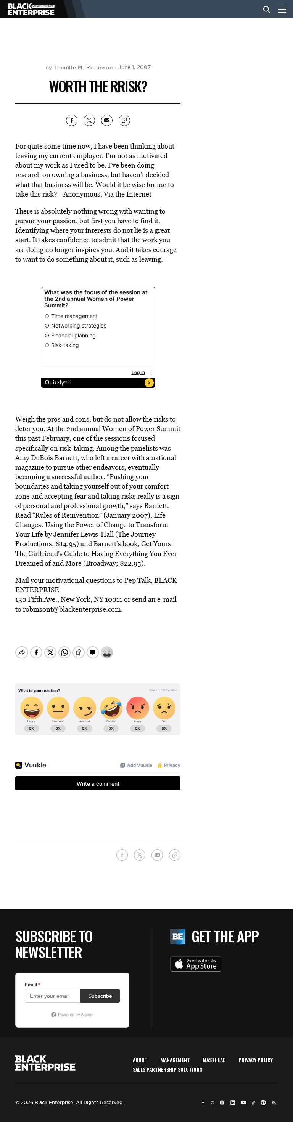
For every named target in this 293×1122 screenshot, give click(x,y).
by (79, 67)
